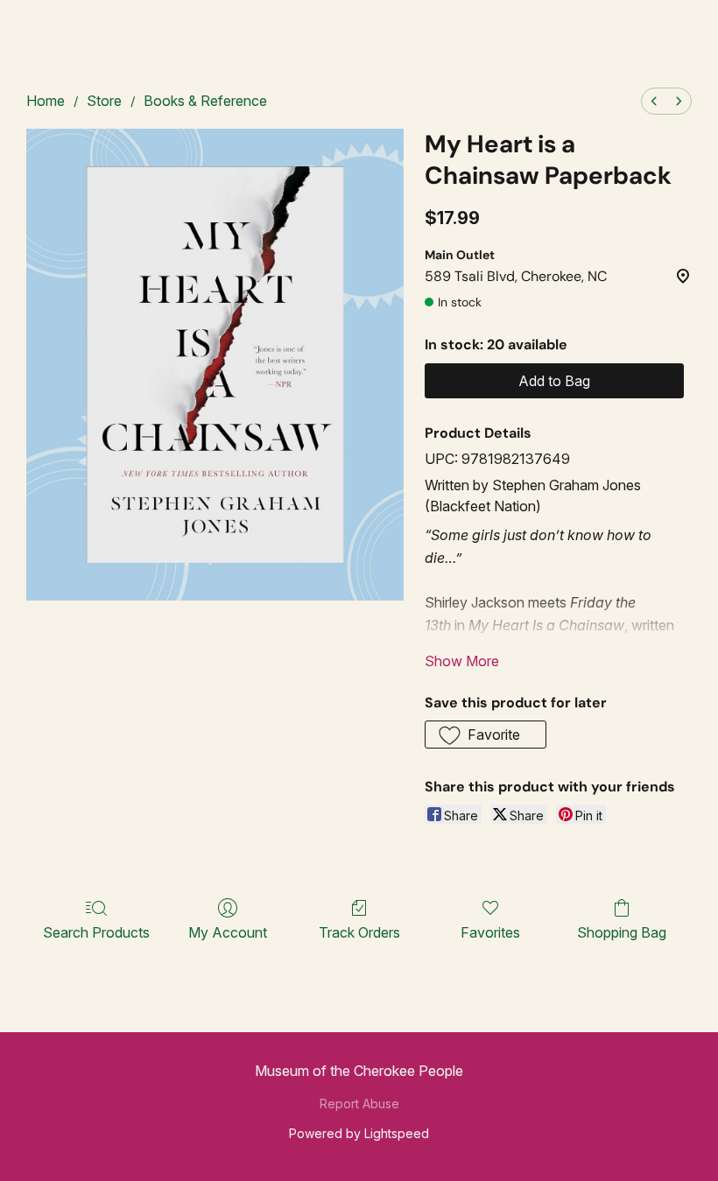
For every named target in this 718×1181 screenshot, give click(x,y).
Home (45, 100)
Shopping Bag (621, 932)
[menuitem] (654, 101)
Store (104, 100)
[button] (485, 735)
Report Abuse (359, 1103)
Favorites (490, 932)
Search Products (96, 932)
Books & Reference (205, 100)
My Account (227, 932)
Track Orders (359, 932)
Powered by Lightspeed (359, 1133)
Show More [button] (462, 661)
